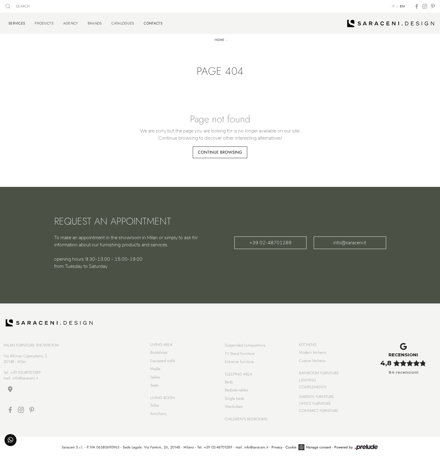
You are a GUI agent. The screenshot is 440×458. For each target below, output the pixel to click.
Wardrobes (233, 406)
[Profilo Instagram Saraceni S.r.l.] (424, 6)
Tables (155, 377)
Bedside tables (236, 390)
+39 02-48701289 (270, 242)
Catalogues (122, 23)
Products (44, 23)
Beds (229, 382)
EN (402, 6)
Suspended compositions (245, 345)
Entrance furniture (239, 361)
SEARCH (22, 6)
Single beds (234, 398)
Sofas (154, 405)
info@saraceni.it (349, 242)
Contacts (153, 23)
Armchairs (158, 413)
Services (16, 23)
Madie (155, 369)
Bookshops (158, 352)
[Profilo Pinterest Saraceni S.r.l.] (432, 6)
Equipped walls (162, 361)
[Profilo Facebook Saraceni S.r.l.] (416, 6)
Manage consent (318, 447)
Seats (154, 385)
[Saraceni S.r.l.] (390, 23)
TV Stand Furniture (240, 353)
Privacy (276, 447)
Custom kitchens (312, 361)
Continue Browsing (220, 152)
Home (219, 39)
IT (393, 6)
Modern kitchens (312, 352)
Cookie (291, 447)
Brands (95, 23)
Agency (70, 23)
